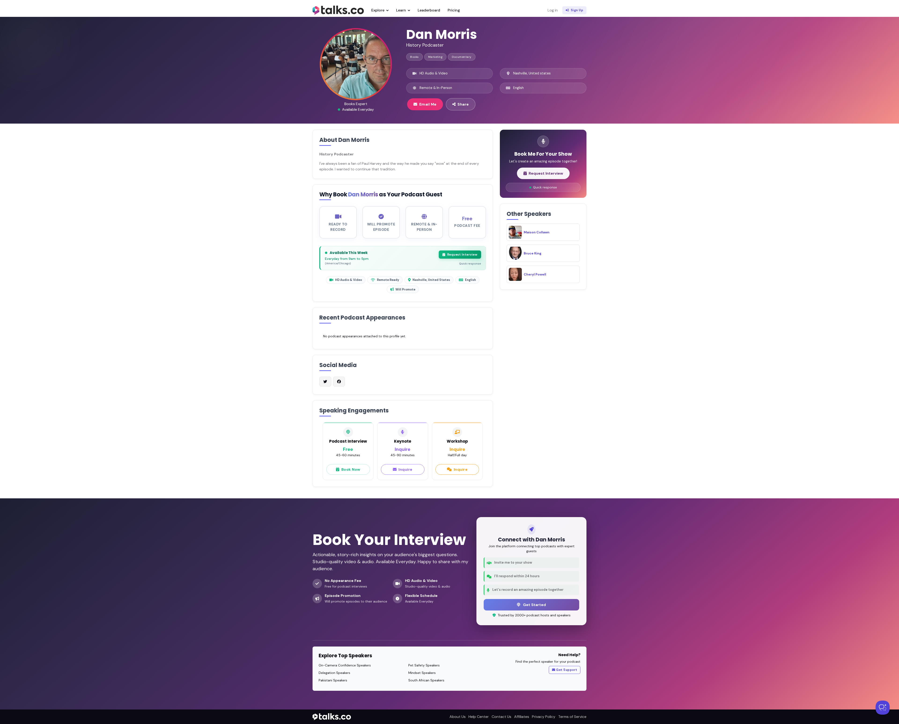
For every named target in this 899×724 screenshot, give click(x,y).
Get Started (534, 604)
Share (463, 104)
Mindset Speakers (422, 673)
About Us (458, 716)
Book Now (350, 469)
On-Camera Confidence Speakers (345, 665)
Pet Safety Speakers (424, 665)
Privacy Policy (543, 716)
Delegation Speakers (334, 673)
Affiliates (521, 716)
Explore (378, 10)
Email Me (428, 104)
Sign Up (577, 10)
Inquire (405, 469)
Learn (401, 10)
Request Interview (462, 255)
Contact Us (501, 716)
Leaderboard (429, 10)
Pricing (454, 10)
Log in (553, 10)
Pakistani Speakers (333, 680)
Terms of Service (572, 716)
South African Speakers (426, 680)
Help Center (478, 716)
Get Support (566, 670)
